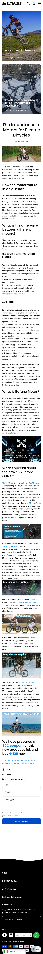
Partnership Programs (12, 897)
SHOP (4, 873)
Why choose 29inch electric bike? (20, 52)
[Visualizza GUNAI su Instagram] (11, 935)
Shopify (21, 942)
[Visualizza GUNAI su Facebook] (4, 935)
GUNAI (10, 942)
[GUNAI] (12, 3)
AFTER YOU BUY (9, 889)
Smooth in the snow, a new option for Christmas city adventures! (20, 102)
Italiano (4, 930)
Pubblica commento (21, 821)
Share (8, 770)
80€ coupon (12, 745)
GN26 (13, 753)
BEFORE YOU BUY (9, 881)
